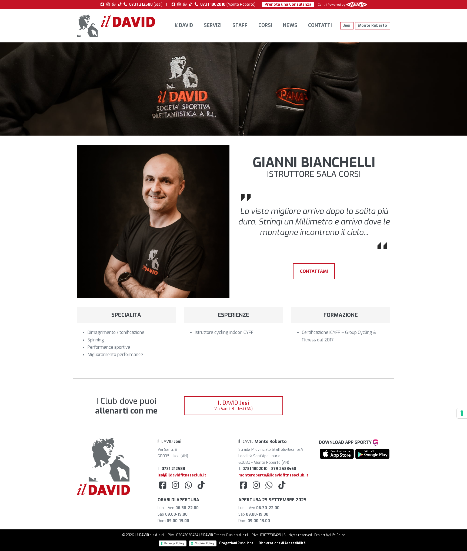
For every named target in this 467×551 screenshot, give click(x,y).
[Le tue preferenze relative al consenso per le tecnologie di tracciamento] (462, 413)
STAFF (240, 25)
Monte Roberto (372, 25)
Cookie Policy (204, 543)
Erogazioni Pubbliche (236, 543)
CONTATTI (320, 25)
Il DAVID (233, 405)
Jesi (346, 25)
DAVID (184, 25)
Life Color (337, 535)
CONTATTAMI (314, 271)
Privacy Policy (174, 543)
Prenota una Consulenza (288, 4)
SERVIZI (213, 25)
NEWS (290, 25)
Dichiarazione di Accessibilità (282, 543)
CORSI (265, 25)
